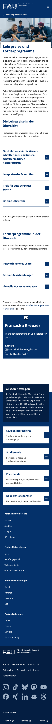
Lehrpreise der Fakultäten (18, 174)
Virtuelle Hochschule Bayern (20, 286)
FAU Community (11, 637)
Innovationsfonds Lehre (17, 264)
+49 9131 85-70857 (18, 354)
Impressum (33, 664)
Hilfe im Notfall (19, 664)
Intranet (8, 592)
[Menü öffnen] (48, 7)
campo (7, 531)
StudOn (8, 526)
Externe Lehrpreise (14, 201)
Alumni (7, 620)
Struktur (7, 720)
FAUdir (7, 587)
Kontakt (6, 664)
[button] (26, 435)
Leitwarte (8, 598)
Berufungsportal (12, 559)
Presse (7, 626)
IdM (6, 604)
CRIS (6, 553)
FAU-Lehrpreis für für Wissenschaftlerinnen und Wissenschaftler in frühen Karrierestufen (20, 157)
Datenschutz (8, 670)
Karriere (8, 631)
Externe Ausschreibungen (18, 275)
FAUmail (8, 520)
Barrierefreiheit (24, 670)
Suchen (42, 720)
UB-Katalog (9, 537)
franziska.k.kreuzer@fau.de (22, 349)
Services (24, 720)
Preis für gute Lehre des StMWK (17, 188)
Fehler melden (9, 675)
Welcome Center (12, 565)
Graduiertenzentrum (14, 570)
